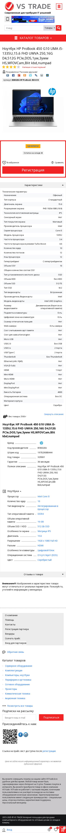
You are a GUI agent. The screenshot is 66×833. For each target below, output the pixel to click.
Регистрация (33, 169)
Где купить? (33, 146)
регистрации (49, 751)
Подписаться (51, 717)
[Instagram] (25, 734)
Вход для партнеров (15, 643)
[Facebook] (20, 734)
